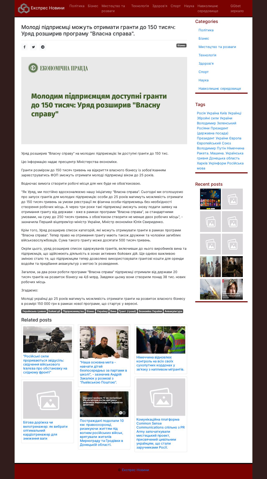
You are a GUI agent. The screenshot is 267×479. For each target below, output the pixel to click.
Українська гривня (34, 311)
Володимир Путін (211, 148)
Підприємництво (73, 311)
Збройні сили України (214, 118)
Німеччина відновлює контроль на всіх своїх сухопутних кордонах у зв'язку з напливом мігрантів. (160, 363)
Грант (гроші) (127, 311)
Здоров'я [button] (159, 6)
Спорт (204, 72)
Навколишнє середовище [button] (208, 8)
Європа (235, 138)
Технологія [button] (140, 6)
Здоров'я (206, 63)
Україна (213, 113)
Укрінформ (217, 163)
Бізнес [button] (93, 6)
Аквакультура (173, 311)
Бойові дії (54, 311)
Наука (204, 80)
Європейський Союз (214, 143)
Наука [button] (189, 6)
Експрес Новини (47, 7)
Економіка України (150, 311)
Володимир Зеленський (216, 123)
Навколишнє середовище (220, 88)
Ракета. (203, 153)
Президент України (212, 138)
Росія (201, 113)
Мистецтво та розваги (217, 47)
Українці (102, 311)
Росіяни (203, 128)
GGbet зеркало (237, 8)
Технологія (207, 55)
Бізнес (181, 45)
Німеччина (235, 148)
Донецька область (224, 158)
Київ (223, 113)
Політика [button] (76, 6)
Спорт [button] (176, 6)
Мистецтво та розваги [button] (113, 8)
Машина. (217, 153)
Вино (113, 311)
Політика (206, 30)
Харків (202, 163)
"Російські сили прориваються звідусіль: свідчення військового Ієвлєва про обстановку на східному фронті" (45, 364)
